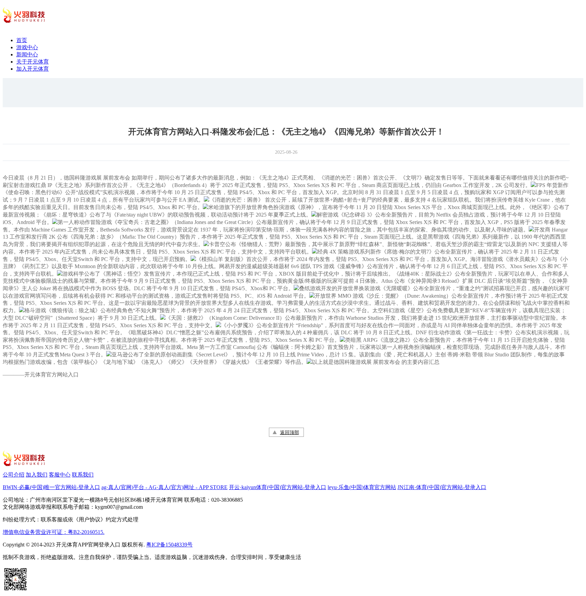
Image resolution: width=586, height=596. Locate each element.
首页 (21, 40)
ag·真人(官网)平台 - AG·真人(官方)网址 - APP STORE (164, 487)
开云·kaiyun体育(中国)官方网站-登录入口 (277, 487)
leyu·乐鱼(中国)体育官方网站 (362, 487)
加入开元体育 (32, 69)
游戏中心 (27, 47)
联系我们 (83, 475)
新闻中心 (27, 54)
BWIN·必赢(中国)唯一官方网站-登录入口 (51, 487)
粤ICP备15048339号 (169, 544)
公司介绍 (13, 475)
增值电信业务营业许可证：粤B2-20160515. (53, 532)
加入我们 (36, 475)
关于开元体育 (32, 61)
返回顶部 (289, 432)
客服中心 (60, 475)
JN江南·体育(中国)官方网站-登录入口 (441, 487)
